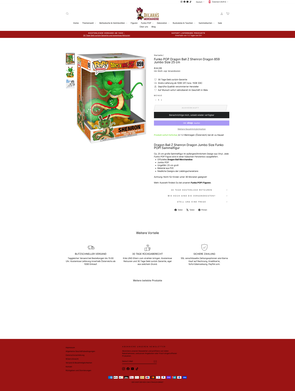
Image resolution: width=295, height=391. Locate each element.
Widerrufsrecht (72, 359)
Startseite (158, 55)
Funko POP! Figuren (201, 182)
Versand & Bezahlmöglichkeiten (79, 363)
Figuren (134, 23)
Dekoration (162, 23)
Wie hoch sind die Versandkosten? (191, 196)
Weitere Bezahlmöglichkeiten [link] (192, 129)
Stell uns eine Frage (191, 202)
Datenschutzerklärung (75, 355)
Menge (158, 95)
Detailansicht (85, 314)
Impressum (70, 347)
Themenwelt (88, 23)
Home (76, 23)
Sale (220, 23)
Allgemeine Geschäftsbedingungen (80, 351)
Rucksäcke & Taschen (183, 23)
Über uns (144, 27)
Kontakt (69, 367)
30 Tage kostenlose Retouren (191, 190)
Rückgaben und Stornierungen (78, 370)
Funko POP (146, 23)
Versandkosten (174, 71)
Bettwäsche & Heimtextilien (112, 23)
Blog (154, 27)
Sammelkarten (206, 23)
